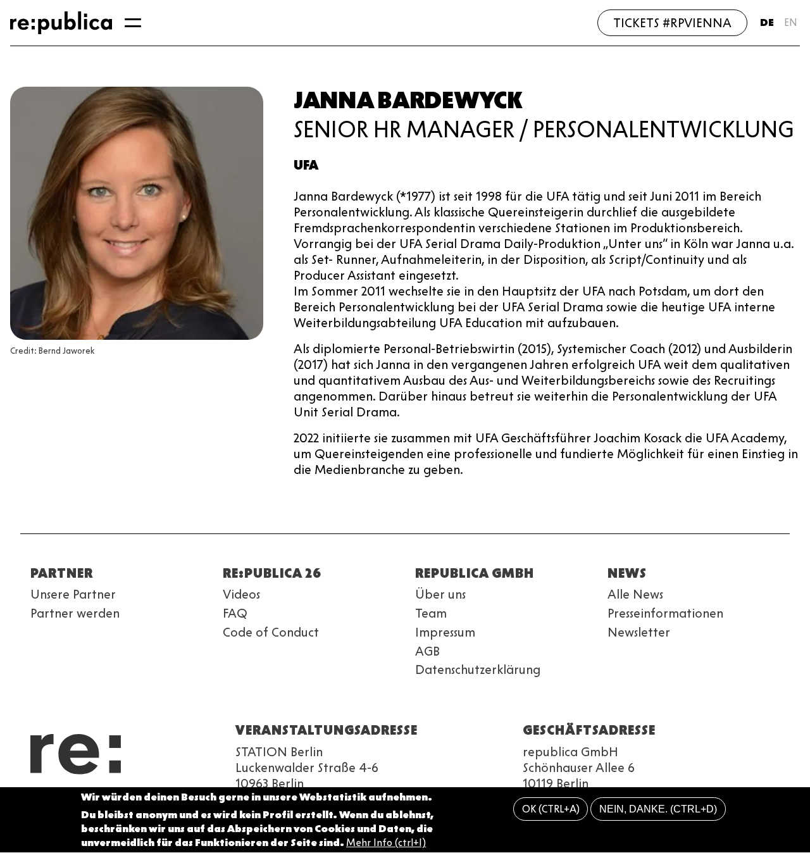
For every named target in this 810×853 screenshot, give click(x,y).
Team (431, 613)
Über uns (440, 594)
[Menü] (133, 23)
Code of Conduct (271, 632)
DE (767, 22)
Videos (241, 594)
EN (790, 22)
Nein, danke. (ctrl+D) (658, 809)
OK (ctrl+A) (551, 809)
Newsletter (639, 632)
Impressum (445, 632)
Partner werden (75, 613)
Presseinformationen (665, 613)
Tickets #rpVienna (672, 22)
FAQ (235, 613)
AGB (427, 651)
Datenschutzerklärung (477, 669)
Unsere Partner (73, 594)
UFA (306, 165)
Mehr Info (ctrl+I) (386, 843)
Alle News (635, 594)
